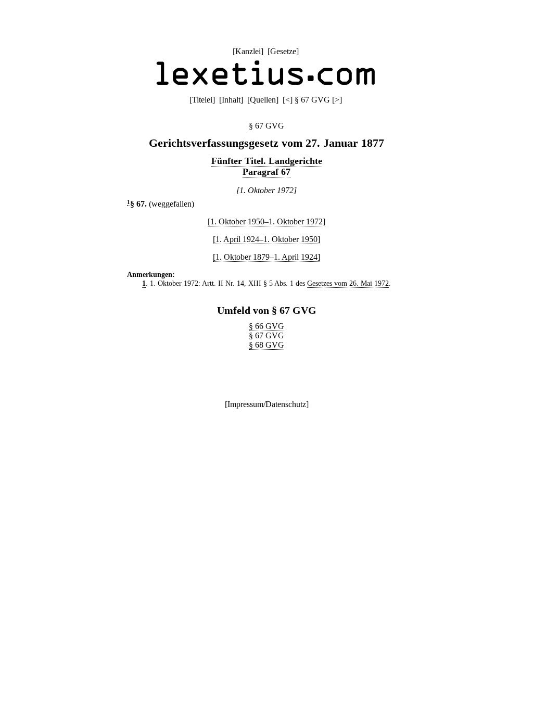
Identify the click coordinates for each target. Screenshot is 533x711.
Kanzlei (248, 51)
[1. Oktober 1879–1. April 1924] (266, 256)
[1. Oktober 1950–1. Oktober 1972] (266, 221)
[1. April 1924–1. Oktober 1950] (266, 239)
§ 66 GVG (266, 326)
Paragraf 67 (266, 172)
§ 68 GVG (266, 344)
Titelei (202, 99)
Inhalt (231, 99)
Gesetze (283, 51)
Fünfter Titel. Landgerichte (266, 161)
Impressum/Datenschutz (266, 404)
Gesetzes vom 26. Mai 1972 (348, 283)
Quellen (263, 99)
